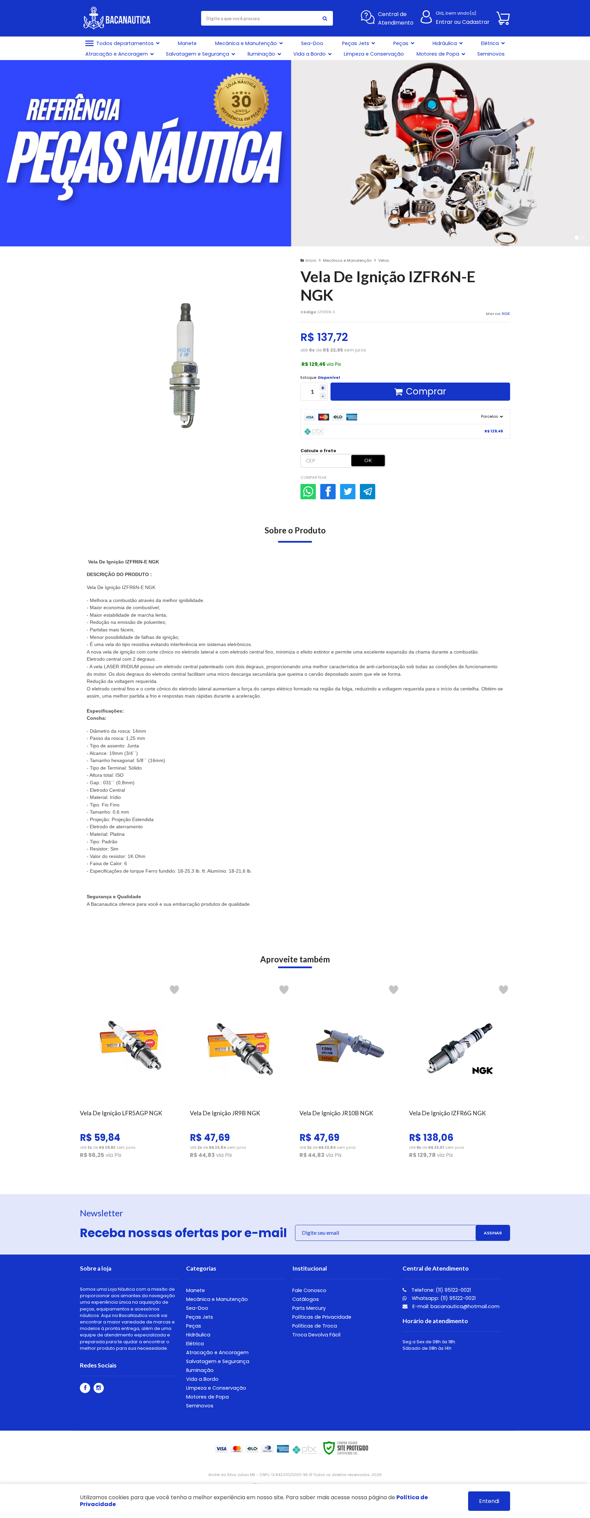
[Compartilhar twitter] (347, 491)
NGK (506, 313)
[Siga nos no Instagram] (99, 1388)
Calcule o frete (318, 451)
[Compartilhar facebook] (328, 491)
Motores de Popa (207, 1396)
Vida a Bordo (202, 1379)
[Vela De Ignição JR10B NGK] (350, 1073)
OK (368, 460)
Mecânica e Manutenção (347, 260)
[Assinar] (493, 1233)
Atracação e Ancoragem (217, 1352)
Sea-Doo (197, 1308)
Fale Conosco (309, 1290)
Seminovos (199, 1405)
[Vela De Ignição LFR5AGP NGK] (130, 1073)
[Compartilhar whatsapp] (308, 491)
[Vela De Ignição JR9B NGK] (240, 1073)
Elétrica (195, 1343)
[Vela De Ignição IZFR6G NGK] (459, 1073)
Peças (193, 1325)
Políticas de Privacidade (321, 1317)
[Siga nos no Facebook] (85, 1388)
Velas (383, 260)
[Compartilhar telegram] (367, 491)
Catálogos (305, 1299)
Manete (195, 1290)
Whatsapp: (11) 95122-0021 (443, 1298)
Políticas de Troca (314, 1325)
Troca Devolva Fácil (316, 1334)
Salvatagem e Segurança (217, 1361)
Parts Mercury (309, 1308)
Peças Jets (199, 1317)
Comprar (426, 391)
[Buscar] (325, 18)
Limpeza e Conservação (216, 1388)
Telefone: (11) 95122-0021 (440, 1290)
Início (311, 260)
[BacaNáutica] (120, 18)
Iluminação (200, 1370)
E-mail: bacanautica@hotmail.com (455, 1306)
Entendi (489, 1501)
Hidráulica (198, 1334)
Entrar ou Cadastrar (463, 22)
